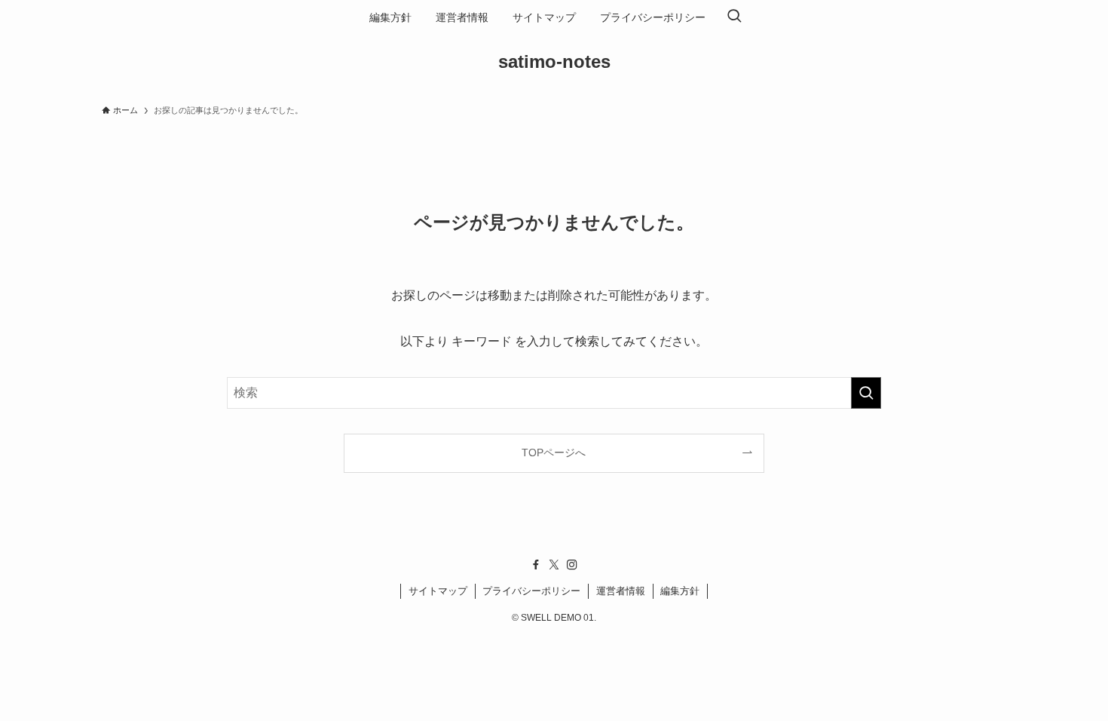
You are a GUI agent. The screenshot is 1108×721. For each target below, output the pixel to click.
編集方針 (679, 591)
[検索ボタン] (734, 17)
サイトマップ (438, 591)
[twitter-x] (554, 565)
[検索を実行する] (866, 393)
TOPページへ (554, 452)
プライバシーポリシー (531, 591)
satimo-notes (554, 62)
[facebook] (536, 565)
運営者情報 (620, 591)
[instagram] (572, 565)
